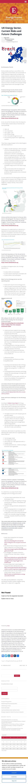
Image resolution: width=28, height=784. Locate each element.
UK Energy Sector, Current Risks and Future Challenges (12, 724)
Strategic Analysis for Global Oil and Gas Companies (12, 712)
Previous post (7, 665)
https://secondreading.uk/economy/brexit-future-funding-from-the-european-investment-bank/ (15, 542)
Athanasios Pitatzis (9, 39)
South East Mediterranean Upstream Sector (10, 710)
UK (21, 661)
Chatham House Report (13, 403)
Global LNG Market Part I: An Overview (9, 719)
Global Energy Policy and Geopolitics (9, 703)
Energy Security (9, 661)
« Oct (2, 750)
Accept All (14, 772)
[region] (14, 771)
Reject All (14, 780)
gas (17, 661)
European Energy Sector (12, 41)
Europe (14, 661)
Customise (14, 776)
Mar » (5, 750)
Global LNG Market (5, 707)
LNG (19, 661)
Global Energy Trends (6, 705)
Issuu (8, 625)
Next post (22, 665)
